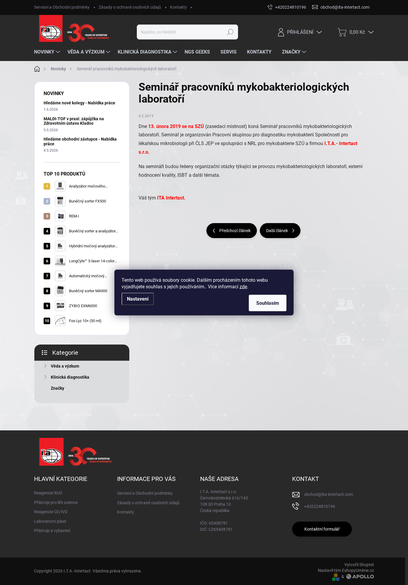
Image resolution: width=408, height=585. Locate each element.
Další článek (277, 230)
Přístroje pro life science (56, 502)
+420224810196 (319, 506)
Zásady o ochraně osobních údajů (130, 7)
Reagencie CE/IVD (51, 511)
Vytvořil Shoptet (359, 564)
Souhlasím (267, 303)
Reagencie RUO (48, 492)
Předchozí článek (235, 230)
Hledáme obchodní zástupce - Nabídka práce (80, 141)
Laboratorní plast (50, 521)
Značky (57, 388)
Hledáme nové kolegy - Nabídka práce (79, 102)
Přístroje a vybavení (52, 530)
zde (243, 287)
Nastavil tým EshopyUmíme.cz (346, 570)
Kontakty (178, 7)
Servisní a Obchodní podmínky (62, 7)
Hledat (230, 32)
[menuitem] (48, 52)
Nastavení (137, 299)
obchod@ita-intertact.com (328, 494)
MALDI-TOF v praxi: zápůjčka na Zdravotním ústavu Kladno (74, 121)
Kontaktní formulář (322, 529)
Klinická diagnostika (70, 377)
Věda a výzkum (65, 366)
